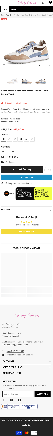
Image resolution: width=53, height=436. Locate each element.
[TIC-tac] (19, 400)
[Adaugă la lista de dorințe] (47, 170)
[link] (13, 291)
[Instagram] (12, 400)
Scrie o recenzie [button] (26, 231)
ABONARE (42, 394)
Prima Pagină (6, 15)
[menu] (2, 3)
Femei (5, 9)
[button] (45, 66)
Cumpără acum (26, 177)
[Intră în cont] (43, 3)
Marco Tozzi (15, 118)
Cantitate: (5, 146)
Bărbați (13, 9)
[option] (26, 43)
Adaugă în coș (22, 169)
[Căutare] (9, 3)
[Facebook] (4, 400)
